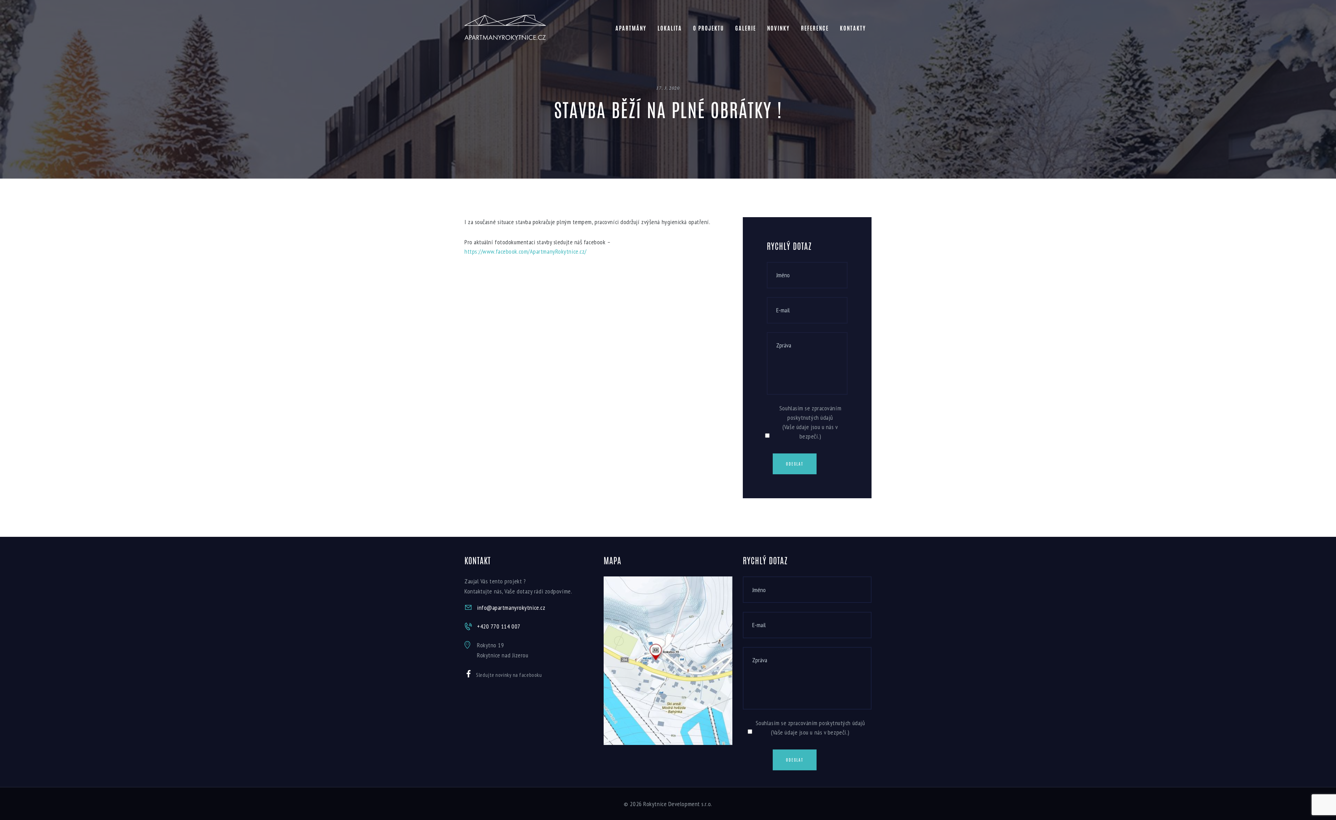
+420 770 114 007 (498, 626)
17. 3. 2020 (667, 88)
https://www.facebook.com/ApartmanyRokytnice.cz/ (525, 251)
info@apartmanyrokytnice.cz (511, 608)
